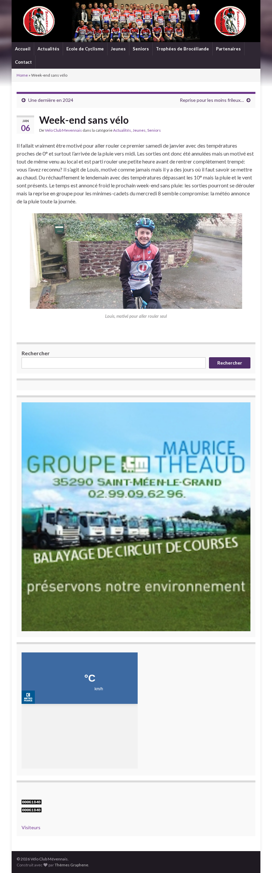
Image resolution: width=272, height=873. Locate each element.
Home (22, 75)
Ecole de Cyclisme (85, 48)
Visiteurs (31, 827)
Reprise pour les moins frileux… (212, 100)
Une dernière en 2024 (50, 100)
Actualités (48, 48)
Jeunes (118, 48)
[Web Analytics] (31, 809)
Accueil (23, 48)
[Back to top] (257, 858)
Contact (23, 62)
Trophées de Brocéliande (182, 48)
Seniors (141, 48)
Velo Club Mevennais (63, 130)
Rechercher (36, 353)
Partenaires (228, 48)
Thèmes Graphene (71, 864)
